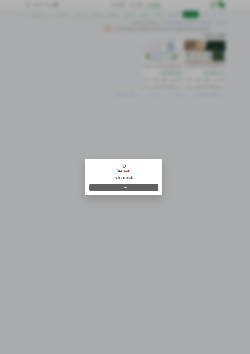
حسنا (124, 187)
